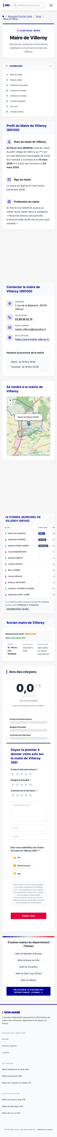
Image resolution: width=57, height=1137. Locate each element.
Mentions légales (9, 1046)
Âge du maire (14, 80)
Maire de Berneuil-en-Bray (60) (15, 1069)
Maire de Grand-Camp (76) (14, 1099)
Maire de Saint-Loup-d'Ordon (28, 973)
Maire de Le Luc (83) (11, 1113)
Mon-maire (12, 1012)
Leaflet (24, 455)
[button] (28, 423)
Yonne (38, 16)
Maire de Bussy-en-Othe (28, 960)
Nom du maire (14, 74)
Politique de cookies (45, 1130)
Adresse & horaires (16, 96)
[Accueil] (3, 16)
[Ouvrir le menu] (51, 5)
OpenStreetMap (35, 455)
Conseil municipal (15, 101)
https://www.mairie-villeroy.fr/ (32, 339)
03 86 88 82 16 (23, 319)
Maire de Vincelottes (28, 967)
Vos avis (12, 106)
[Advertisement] (28, 256)
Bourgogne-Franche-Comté (20, 16)
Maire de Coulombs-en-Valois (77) (16, 1083)
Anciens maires (15, 112)
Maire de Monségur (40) (12, 1106)
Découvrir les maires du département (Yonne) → (28, 991)
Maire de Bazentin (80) (12, 1076)
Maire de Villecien (28, 980)
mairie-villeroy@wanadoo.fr (30, 329)
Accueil (5, 1039)
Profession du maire (17, 85)
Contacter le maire (16, 90)
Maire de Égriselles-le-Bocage (28, 953)
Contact (5, 1052)
